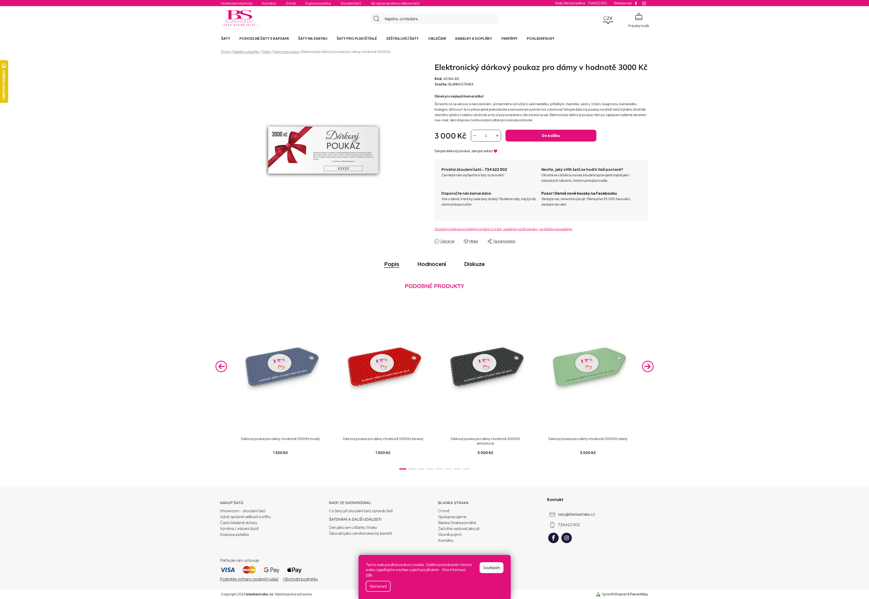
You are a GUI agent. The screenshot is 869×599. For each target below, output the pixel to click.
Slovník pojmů (450, 534)
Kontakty (269, 3)
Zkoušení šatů (350, 3)
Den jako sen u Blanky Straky (353, 527)
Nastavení (378, 586)
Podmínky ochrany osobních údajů (249, 579)
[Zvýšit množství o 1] (497, 135)
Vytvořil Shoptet (614, 594)
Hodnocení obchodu (236, 3)
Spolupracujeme (452, 516)
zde (369, 574)
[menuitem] (226, 38)
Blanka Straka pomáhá (457, 522)
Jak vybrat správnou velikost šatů (395, 3)
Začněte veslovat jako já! (459, 528)
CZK (608, 18)
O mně (291, 3)
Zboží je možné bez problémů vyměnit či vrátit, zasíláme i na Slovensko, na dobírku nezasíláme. (504, 229)
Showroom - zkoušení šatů (243, 510)
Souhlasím (491, 567)
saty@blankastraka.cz (576, 514)
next (648, 366)
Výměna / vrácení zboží (239, 528)
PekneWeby (639, 594)
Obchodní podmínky (300, 579)
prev (221, 366)
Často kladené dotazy (238, 522)
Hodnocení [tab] (431, 263)
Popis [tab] (391, 263)
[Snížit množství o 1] (474, 135)
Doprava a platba (318, 3)
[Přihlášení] (595, 19)
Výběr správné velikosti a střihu (245, 516)
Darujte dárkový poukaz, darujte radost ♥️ (466, 151)
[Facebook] (553, 538)
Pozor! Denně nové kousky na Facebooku (579, 193)
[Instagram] (566, 538)
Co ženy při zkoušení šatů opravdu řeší (361, 510)
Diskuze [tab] (474, 263)
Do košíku (551, 135)
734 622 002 (496, 169)
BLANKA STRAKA (460, 84)
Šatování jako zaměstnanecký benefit (360, 533)
